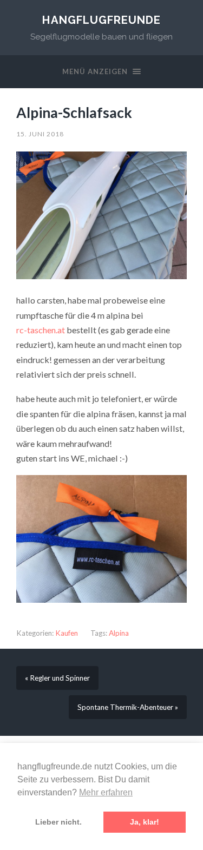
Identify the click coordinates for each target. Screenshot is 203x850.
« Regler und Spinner (57, 678)
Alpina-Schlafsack (74, 112)
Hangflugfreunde (101, 20)
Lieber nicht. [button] (58, 822)
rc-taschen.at (40, 330)
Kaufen (66, 633)
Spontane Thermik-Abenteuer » (127, 707)
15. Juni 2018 (40, 134)
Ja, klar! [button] (144, 822)
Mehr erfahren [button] (106, 792)
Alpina (119, 633)
